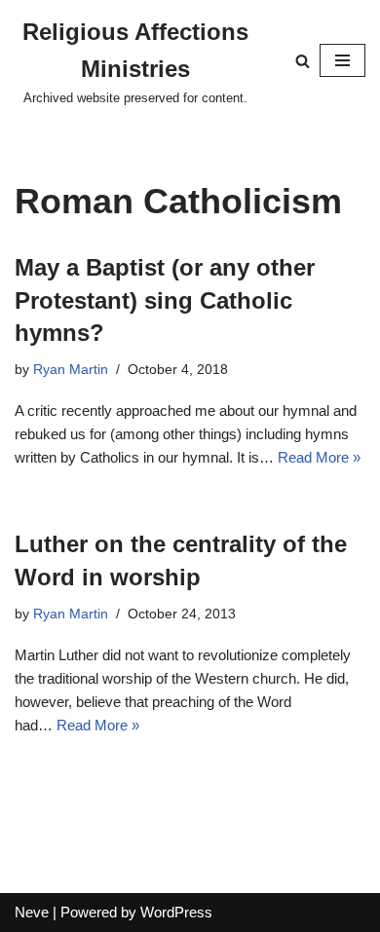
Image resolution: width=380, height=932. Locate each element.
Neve (32, 912)
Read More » (319, 457)
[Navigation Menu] (342, 60)
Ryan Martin (70, 369)
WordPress (176, 912)
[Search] (302, 61)
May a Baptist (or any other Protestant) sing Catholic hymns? (165, 300)
